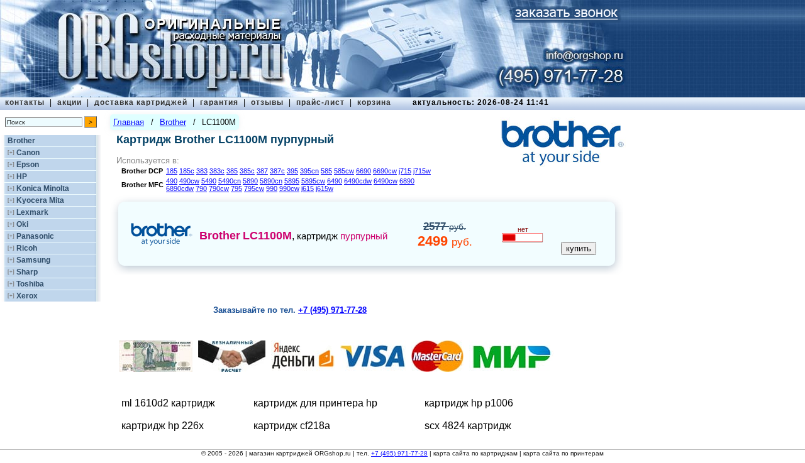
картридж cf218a (291, 425)
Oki (22, 224)
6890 (406, 181)
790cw (219, 188)
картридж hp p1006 (469, 403)
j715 (405, 171)
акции (69, 102)
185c (186, 171)
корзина (374, 102)
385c (247, 171)
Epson (27, 164)
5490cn (229, 181)
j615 (307, 188)
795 (236, 188)
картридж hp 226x (162, 425)
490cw (189, 181)
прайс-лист (320, 102)
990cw (289, 188)
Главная (128, 122)
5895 (291, 181)
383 (202, 171)
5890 (250, 181)
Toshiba (30, 284)
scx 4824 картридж (468, 425)
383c (217, 171)
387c (277, 171)
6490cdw (358, 181)
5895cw (313, 181)
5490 (208, 181)
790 (201, 188)
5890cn (271, 181)
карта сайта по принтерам (563, 453)
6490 (334, 181)
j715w (422, 171)
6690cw (385, 171)
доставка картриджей (140, 102)
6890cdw (180, 188)
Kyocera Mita (40, 200)
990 (271, 188)
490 (171, 181)
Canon (28, 152)
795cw (254, 188)
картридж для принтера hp (315, 403)
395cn (309, 171)
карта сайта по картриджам (475, 453)
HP (21, 176)
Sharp (27, 272)
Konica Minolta (42, 188)
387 (262, 171)
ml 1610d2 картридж (168, 403)
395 (292, 171)
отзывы (267, 102)
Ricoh (26, 248)
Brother (21, 140)
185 (171, 171)
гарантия (219, 102)
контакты (25, 102)
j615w (324, 188)
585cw (344, 171)
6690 (363, 171)
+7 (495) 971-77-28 (399, 453)
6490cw (385, 181)
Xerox (27, 295)
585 (326, 171)
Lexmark (32, 212)
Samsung (33, 260)
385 (232, 171)
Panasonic (35, 236)
